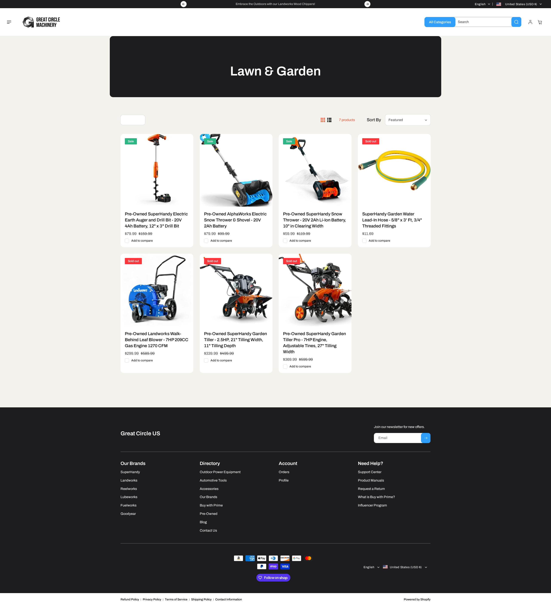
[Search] (516, 22)
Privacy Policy (152, 599)
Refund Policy (130, 599)
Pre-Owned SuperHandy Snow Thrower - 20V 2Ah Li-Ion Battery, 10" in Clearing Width (314, 220)
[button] (11, 22)
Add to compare (142, 240)
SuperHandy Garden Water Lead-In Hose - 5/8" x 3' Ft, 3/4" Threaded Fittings (392, 220)
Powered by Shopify (417, 599)
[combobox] (486, 22)
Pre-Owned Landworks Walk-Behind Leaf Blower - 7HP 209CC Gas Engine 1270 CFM (156, 339)
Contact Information (228, 599)
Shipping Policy (201, 599)
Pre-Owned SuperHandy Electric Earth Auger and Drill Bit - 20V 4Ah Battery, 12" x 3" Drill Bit (156, 220)
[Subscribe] (425, 438)
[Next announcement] (367, 4)
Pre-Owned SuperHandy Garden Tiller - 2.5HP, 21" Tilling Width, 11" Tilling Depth (235, 339)
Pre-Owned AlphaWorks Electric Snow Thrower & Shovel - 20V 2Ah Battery (235, 220)
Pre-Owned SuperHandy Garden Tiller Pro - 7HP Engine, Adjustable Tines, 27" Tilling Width (314, 342)
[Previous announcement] (183, 4)
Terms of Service (176, 599)
